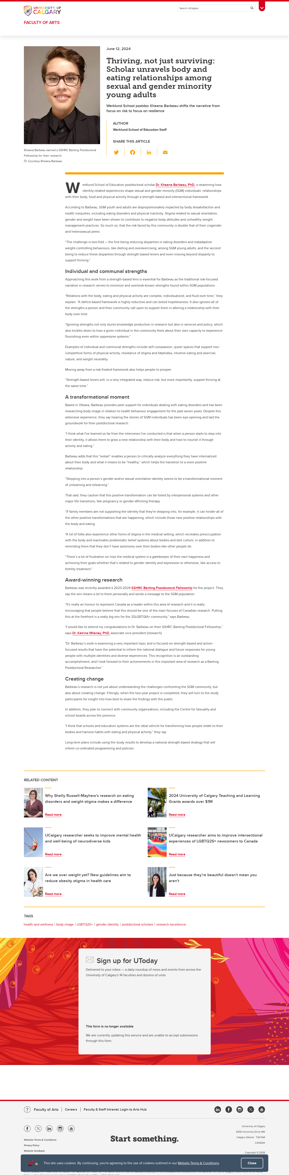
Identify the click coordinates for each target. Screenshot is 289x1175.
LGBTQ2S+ (85, 924)
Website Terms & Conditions (198, 1163)
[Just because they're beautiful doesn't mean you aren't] (157, 882)
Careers (71, 1109)
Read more (53, 814)
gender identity (107, 924)
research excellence (171, 924)
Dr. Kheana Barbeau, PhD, (175, 184)
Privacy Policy (31, 1145)
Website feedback (34, 1151)
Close (252, 1163)
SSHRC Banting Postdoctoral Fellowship (161, 587)
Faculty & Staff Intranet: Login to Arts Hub (115, 1109)
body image (65, 924)
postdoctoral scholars (137, 924)
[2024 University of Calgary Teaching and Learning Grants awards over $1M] (157, 802)
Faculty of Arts (42, 22)
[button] (119, 151)
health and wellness (38, 924)
